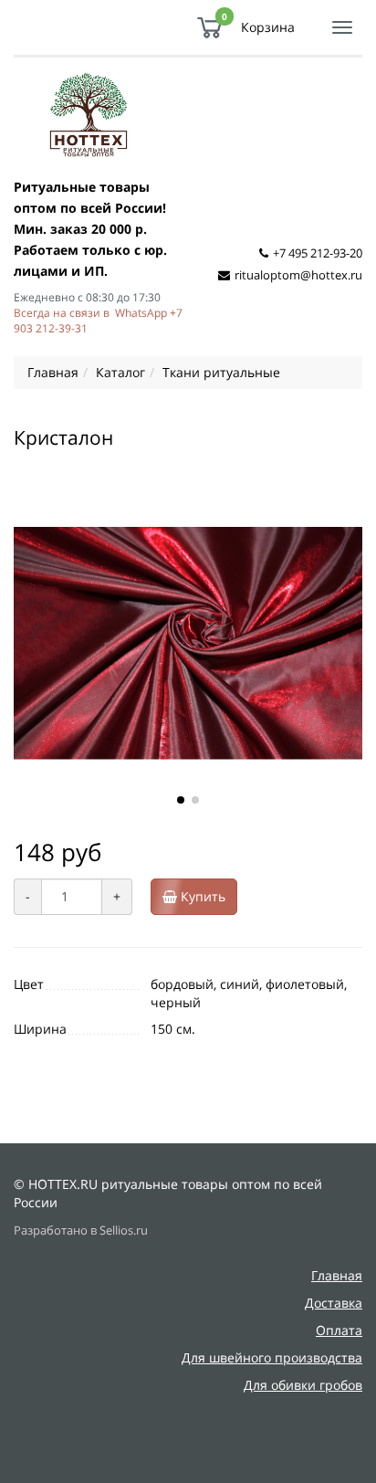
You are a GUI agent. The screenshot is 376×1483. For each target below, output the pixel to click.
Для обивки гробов (303, 1385)
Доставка (333, 1302)
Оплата (339, 1330)
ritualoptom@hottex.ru (298, 275)
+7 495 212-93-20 (317, 253)
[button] (180, 800)
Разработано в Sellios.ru (81, 1230)
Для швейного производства (272, 1357)
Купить (201, 896)
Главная (336, 1275)
